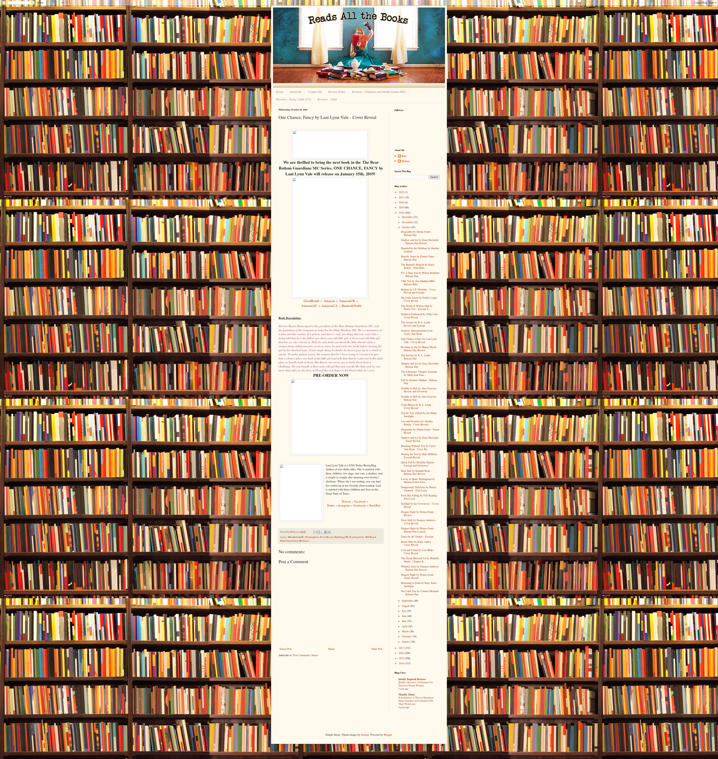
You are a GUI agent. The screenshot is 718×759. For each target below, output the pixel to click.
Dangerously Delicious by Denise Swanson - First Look (418, 488)
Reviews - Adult (327, 99)
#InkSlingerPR (341, 537)
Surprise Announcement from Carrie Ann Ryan (416, 332)
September (408, 600)
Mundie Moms (406, 694)
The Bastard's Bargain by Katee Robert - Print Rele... (417, 266)
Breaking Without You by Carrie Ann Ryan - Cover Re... (418, 447)
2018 (402, 212)
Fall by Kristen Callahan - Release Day (419, 381)
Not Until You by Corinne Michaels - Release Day (420, 592)
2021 (402, 197)
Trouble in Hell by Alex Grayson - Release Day (419, 398)
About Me (296, 92)
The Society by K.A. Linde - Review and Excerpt (416, 324)
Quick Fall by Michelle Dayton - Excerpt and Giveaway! (418, 464)
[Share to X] (322, 532)
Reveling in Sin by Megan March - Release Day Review (419, 348)
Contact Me (315, 92)
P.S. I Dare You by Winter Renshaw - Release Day (420, 274)
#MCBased (370, 537)
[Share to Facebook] (326, 532)
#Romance (304, 540)
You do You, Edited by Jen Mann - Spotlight (419, 414)
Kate (404, 156)
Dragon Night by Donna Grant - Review (418, 513)
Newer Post (286, 649)
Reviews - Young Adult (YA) (293, 99)
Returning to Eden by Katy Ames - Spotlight (419, 584)
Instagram (344, 505)
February (407, 636)
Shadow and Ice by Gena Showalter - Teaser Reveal (420, 439)
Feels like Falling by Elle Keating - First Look (419, 497)
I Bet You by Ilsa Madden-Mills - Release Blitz (418, 282)
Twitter (331, 505)
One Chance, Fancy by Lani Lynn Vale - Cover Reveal (419, 340)
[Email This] (315, 532)
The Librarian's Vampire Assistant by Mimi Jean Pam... (419, 373)
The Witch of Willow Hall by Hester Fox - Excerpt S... (416, 307)
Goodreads (359, 505)
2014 (402, 663)
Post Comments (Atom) (305, 655)
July (404, 611)
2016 (402, 653)
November (408, 222)
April (405, 626)
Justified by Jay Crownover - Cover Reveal (419, 505)
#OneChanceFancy (289, 540)
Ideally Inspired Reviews (412, 679)
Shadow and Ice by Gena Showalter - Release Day (420, 365)
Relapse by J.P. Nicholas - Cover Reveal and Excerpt (418, 291)
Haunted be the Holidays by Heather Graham (420, 249)
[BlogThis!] (318, 532)
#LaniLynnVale (356, 537)
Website (346, 501)
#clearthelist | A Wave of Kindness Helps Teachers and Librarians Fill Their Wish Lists (416, 701)
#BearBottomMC (296, 537)
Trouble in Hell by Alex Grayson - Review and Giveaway (419, 390)
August (406, 606)
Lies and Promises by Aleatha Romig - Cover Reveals (416, 422)
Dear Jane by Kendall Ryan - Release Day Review (416, 472)
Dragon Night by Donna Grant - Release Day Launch (418, 529)
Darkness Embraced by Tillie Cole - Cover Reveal (420, 315)
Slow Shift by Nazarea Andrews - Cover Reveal (419, 521)
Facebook (360, 501)
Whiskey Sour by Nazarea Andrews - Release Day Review (420, 568)
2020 (402, 202)
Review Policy (337, 92)
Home (279, 92)
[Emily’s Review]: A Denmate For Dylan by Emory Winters (415, 684)
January (406, 641)
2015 (402, 658)
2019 (402, 207)
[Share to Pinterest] (329, 532)
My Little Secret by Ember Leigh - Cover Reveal (419, 299)
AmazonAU (309, 305)
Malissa (405, 161)
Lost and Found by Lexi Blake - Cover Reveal (418, 551)
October (406, 227)
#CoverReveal (326, 537)
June (404, 616)
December (407, 217)
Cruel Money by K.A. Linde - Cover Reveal (417, 406)
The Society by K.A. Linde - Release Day (416, 356)
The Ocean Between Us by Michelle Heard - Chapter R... (420, 559)
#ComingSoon (312, 537)
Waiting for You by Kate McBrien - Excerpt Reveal (420, 455)
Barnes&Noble (352, 305)
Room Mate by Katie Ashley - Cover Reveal (417, 543)
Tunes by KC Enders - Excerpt (417, 536)
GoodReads (311, 300)
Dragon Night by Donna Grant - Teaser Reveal (418, 576)
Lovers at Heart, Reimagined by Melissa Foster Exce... (418, 480)
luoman (365, 734)
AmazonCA (329, 305)
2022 (402, 192)
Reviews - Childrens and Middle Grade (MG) (379, 92)
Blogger (388, 734)
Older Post (376, 649)
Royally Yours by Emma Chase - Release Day (418, 258)
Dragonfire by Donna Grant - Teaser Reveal (420, 431)
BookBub (375, 505)
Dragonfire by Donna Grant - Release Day (416, 233)
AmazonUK (347, 300)
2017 (402, 648)
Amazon (329, 300)
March (405, 631)
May (404, 621)
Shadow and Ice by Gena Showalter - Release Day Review (420, 241)
